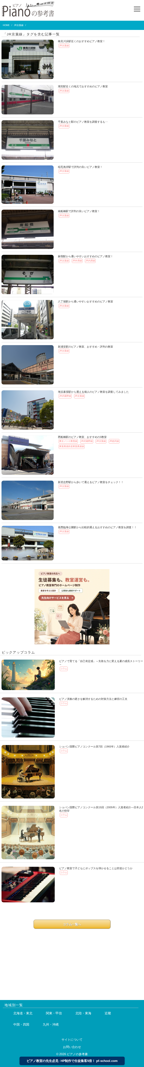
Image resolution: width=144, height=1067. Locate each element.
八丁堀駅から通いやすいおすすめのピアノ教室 (85, 301)
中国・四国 (21, 1024)
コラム (63, 668)
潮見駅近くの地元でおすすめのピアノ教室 (83, 86)
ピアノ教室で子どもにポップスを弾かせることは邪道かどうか (96, 868)
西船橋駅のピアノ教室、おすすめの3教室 (82, 436)
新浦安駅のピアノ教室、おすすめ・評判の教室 (85, 346)
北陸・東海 (83, 1013)
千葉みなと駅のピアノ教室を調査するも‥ (83, 121)
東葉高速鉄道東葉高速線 (71, 446)
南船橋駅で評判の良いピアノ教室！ (79, 211)
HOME (6, 25)
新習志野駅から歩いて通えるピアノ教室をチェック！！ (91, 482)
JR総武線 (114, 441)
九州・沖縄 (51, 1024)
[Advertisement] (72, 960)
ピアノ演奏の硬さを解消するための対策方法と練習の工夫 (93, 698)
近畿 (108, 1013)
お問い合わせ (72, 1047)
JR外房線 (77, 260)
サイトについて (72, 1039)
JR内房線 (90, 260)
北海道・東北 (22, 1013)
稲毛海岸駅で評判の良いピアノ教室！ (80, 166)
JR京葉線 (64, 45)
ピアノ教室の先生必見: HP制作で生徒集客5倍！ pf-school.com (72, 1061)
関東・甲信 (54, 1013)
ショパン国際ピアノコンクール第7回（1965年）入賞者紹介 (94, 746)
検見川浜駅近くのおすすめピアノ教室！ (81, 41)
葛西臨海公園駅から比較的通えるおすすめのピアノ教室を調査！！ (97, 527)
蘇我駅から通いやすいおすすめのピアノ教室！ (85, 256)
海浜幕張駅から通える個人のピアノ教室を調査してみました (93, 391)
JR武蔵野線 (65, 396)
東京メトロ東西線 (68, 441)
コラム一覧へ (72, 924)
